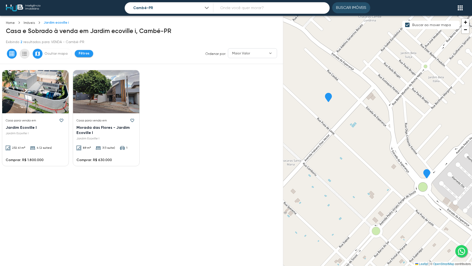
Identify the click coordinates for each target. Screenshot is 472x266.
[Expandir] (206, 7)
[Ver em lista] (25, 54)
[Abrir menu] (460, 8)
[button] (426, 174)
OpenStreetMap (443, 264)
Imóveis (29, 23)
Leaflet (423, 264)
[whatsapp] (461, 251)
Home (10, 23)
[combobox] (171, 8)
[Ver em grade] (12, 54)
